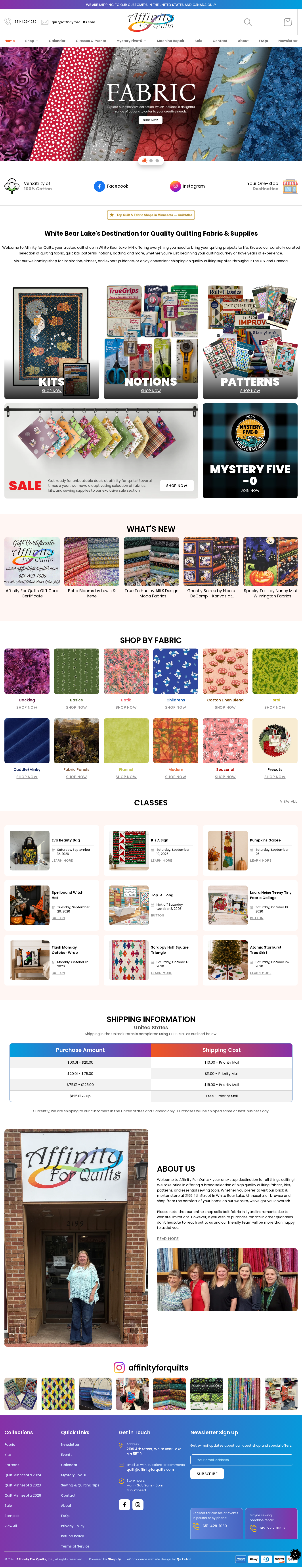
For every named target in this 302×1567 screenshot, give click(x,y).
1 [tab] (145, 160)
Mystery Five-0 (130, 41)
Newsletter (288, 41)
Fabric (9, 1445)
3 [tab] (157, 160)
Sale (198, 41)
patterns (89, 253)
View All (289, 801)
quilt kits (73, 253)
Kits (7, 1455)
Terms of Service (75, 1546)
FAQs (263, 41)
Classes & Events (91, 41)
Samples (11, 1516)
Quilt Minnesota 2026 (22, 1496)
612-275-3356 (272, 1528)
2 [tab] (151, 160)
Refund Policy (72, 1536)
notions (104, 253)
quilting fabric (52, 253)
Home (9, 41)
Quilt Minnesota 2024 (22, 1475)
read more (168, 1238)
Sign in (268, 22)
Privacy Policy (72, 1526)
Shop (30, 41)
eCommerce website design (149, 1559)
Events (67, 1455)
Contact (220, 41)
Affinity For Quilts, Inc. (35, 1559)
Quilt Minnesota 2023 (22, 1485)
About (243, 41)
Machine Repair (170, 41)
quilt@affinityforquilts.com (73, 22)
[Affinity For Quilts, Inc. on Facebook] (124, 1504)
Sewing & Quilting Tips (80, 1485)
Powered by (98, 1559)
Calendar (57, 41)
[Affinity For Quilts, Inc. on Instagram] (137, 1504)
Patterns (11, 1465)
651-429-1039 (25, 21)
